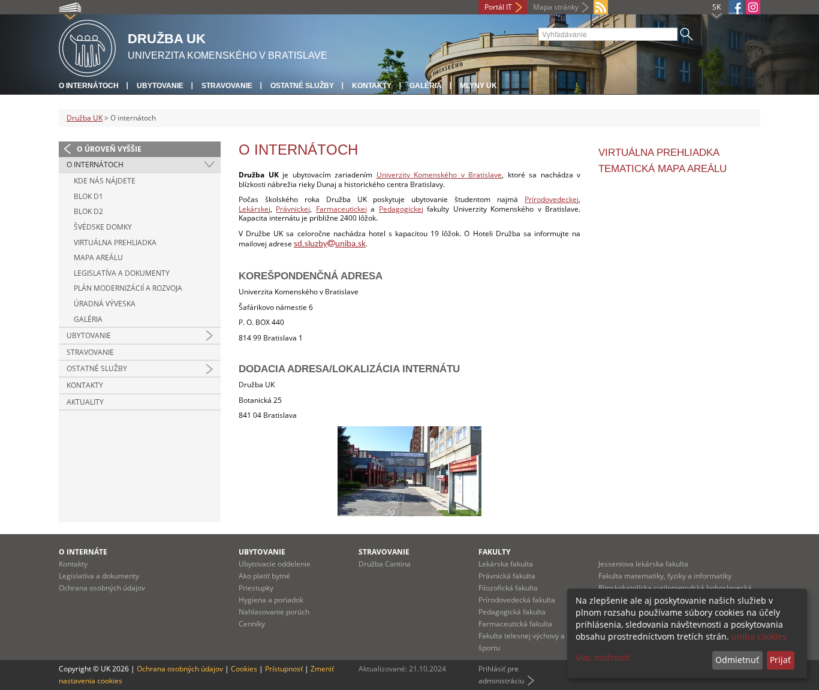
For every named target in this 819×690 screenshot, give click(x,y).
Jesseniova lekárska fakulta (643, 564)
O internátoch (89, 86)
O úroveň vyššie (109, 149)
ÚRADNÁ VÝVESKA (105, 304)
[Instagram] (753, 7)
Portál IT (498, 7)
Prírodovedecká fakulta (516, 600)
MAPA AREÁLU (98, 257)
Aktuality (85, 402)
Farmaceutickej (341, 209)
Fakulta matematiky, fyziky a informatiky (664, 576)
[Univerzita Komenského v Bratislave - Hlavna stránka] (87, 46)
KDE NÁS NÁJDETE (105, 181)
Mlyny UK (478, 86)
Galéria (426, 86)
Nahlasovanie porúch (274, 612)
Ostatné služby (302, 86)
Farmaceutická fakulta (515, 624)
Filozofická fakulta (508, 588)
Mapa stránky (556, 7)
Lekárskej (254, 209)
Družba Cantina (385, 564)
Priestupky (256, 588)
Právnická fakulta (506, 576)
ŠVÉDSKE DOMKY (103, 227)
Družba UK (85, 118)
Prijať (780, 659)
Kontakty (372, 86)
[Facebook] (735, 7)
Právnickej (293, 209)
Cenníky (252, 624)
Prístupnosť (284, 669)
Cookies (244, 669)
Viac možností (603, 657)
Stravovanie (226, 86)
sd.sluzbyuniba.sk (330, 244)
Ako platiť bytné (264, 576)
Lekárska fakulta (505, 564)
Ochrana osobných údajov (102, 588)
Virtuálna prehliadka (658, 152)
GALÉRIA (88, 319)
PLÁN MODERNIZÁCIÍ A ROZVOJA (128, 288)
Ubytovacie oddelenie (275, 564)
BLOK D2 (88, 211)
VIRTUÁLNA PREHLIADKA (115, 242)
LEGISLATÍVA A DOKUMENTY (122, 273)
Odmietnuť (737, 659)
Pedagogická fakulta (512, 612)
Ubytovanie (160, 86)
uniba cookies (759, 636)
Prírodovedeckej (552, 199)
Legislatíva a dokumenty (99, 576)
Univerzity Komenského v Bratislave (439, 175)
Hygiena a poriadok (271, 600)
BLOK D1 (88, 196)
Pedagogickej (401, 209)
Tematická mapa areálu (662, 168)
